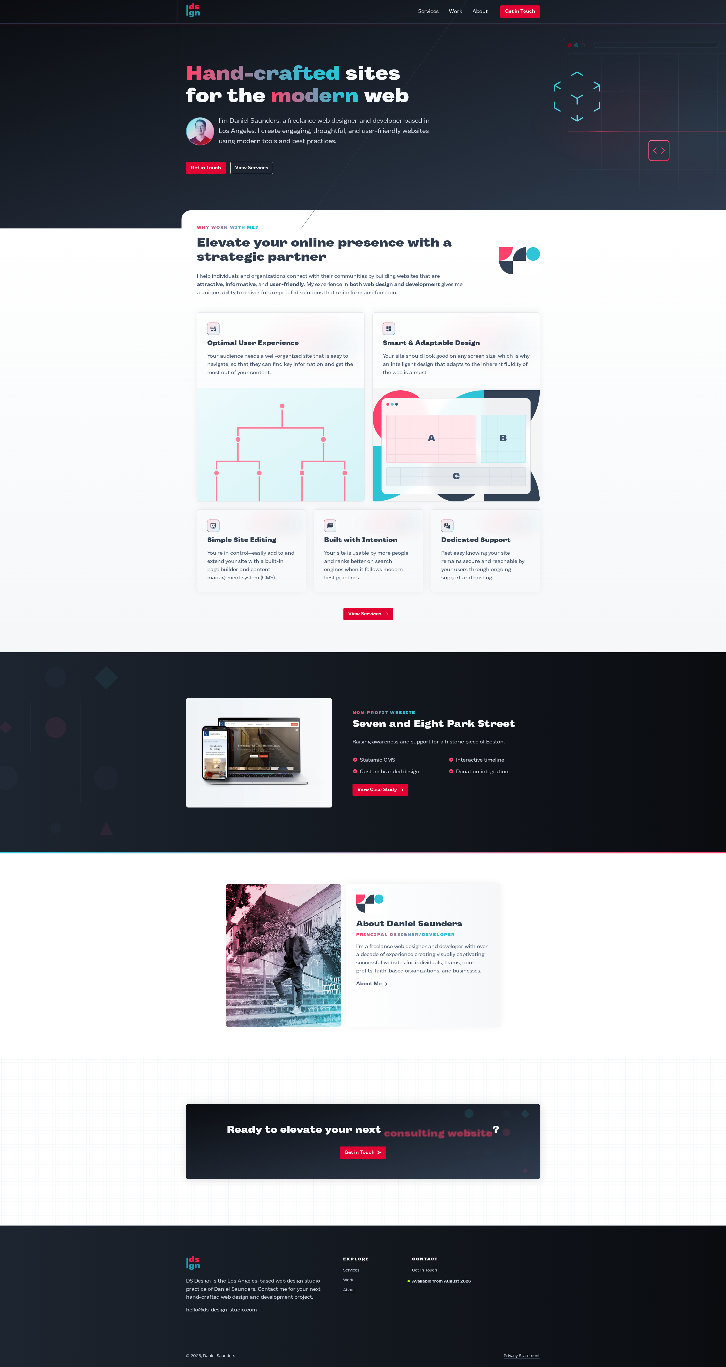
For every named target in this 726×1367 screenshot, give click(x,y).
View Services (251, 168)
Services (428, 11)
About (480, 11)
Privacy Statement (522, 1356)
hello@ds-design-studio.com (221, 1310)
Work (455, 11)
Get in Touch (520, 11)
